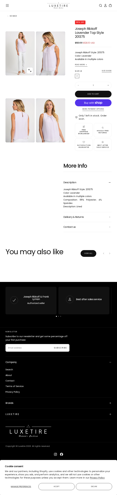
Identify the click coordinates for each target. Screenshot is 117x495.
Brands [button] (9, 403)
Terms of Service (14, 386)
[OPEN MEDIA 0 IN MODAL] (30, 70)
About (8, 375)
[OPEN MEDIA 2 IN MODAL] (30, 137)
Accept (56, 486)
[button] (7, 5)
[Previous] (103, 253)
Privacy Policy (97, 477)
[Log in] (105, 5)
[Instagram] (55, 454)
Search (9, 369)
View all (88, 253)
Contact (9, 380)
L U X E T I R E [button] (12, 414)
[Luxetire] (28, 431)
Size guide (107, 71)
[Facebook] (61, 454)
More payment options (93, 109)
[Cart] (110, 5)
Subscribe (60, 347)
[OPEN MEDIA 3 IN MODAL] (60, 137)
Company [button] (11, 362)
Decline (94, 486)
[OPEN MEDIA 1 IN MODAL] (60, 70)
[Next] (110, 253)
